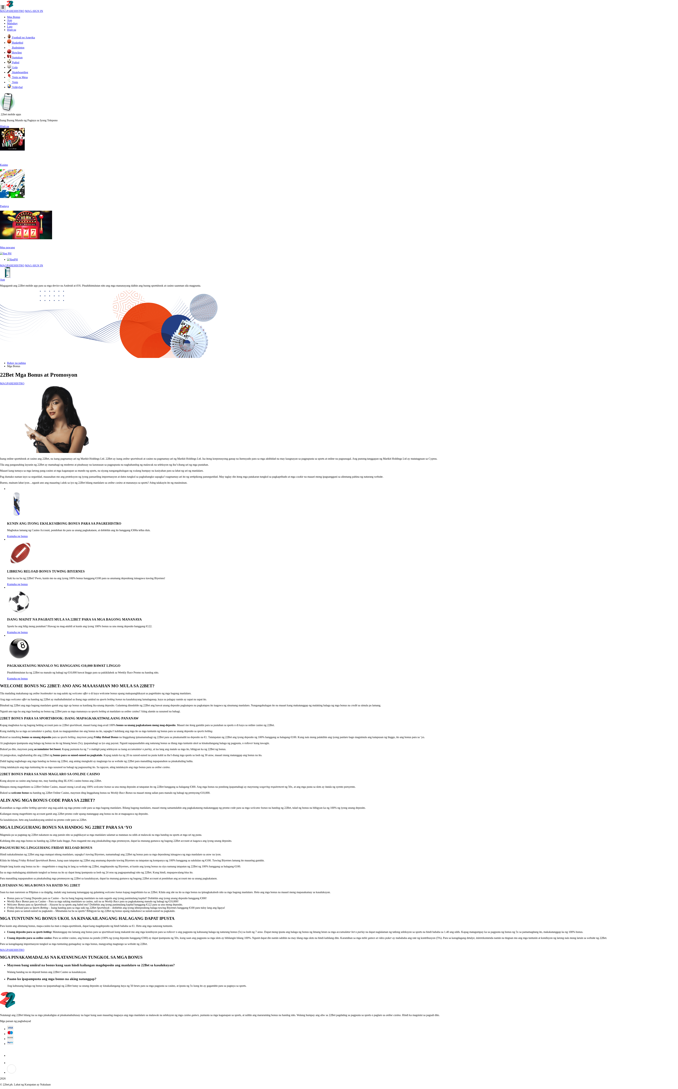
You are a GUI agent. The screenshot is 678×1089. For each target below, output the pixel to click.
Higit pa (11, 29)
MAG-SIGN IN (34, 11)
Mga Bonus (13, 17)
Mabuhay (12, 23)
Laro (9, 26)
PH (9, 253)
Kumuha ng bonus (17, 536)
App (9, 20)
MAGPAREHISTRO (12, 11)
